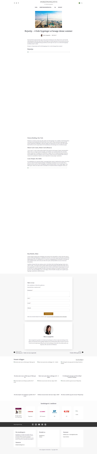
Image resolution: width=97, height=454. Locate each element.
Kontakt (60, 7)
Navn (28, 298)
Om (55, 7)
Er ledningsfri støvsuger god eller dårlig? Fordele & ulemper (72, 376)
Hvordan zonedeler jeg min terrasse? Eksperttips (72, 394)
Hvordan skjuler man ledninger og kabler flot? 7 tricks (25, 395)
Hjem (36, 7)
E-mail (29, 303)
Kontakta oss (41, 435)
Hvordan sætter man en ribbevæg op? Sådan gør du (25, 376)
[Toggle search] (81, 3)
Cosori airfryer (66, 436)
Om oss (40, 436)
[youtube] (39, 424)
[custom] (18, 3)
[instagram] (16, 3)
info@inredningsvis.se (20, 444)
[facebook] (14, 3)
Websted (29, 308)
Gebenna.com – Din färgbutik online (70, 434)
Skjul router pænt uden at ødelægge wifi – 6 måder (48, 376)
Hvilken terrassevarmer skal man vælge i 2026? (48, 394)
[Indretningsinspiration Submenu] (52, 7)
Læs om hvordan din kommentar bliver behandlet (57, 316)
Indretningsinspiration (45, 7)
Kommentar (30, 290)
